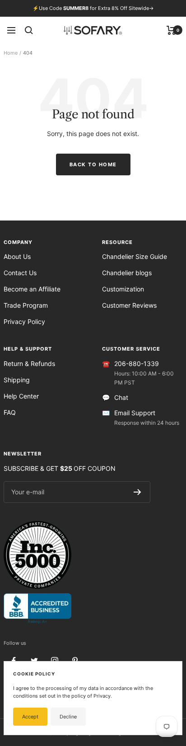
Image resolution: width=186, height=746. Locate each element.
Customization (123, 289)
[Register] (137, 492)
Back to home (93, 164)
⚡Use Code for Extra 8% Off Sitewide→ (93, 8)
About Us (17, 256)
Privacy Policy (24, 321)
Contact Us (20, 273)
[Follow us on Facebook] (14, 661)
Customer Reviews (129, 305)
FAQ (10, 412)
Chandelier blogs (127, 273)
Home (11, 53)
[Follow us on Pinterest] (75, 661)
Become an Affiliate (32, 289)
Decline (68, 716)
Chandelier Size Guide (134, 256)
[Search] (29, 30)
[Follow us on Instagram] (54, 661)
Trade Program (26, 305)
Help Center (21, 396)
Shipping (17, 380)
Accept (30, 716)
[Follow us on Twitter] (34, 661)
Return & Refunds (29, 363)
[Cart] (171, 30)
